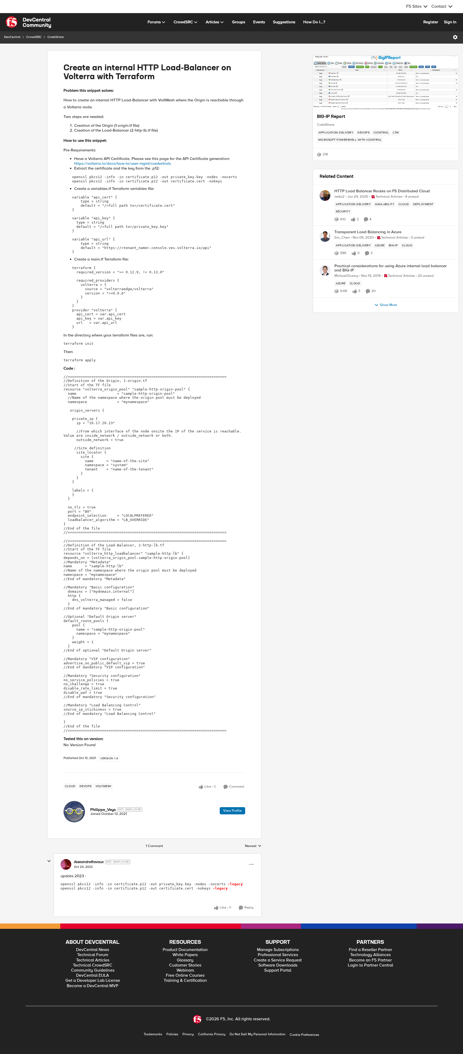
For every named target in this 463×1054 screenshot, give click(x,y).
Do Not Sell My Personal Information (257, 1034)
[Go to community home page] (28, 22)
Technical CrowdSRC (92, 965)
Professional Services (278, 954)
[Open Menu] (455, 37)
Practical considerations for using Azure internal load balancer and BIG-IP (390, 268)
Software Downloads (277, 965)
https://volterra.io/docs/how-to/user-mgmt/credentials (122, 163)
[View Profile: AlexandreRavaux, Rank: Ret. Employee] (66, 864)
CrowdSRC (34, 37)
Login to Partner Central (370, 965)
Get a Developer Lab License (92, 980)
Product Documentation (185, 949)
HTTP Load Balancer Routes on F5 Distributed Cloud (382, 191)
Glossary (185, 960)
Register (430, 22)
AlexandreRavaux (89, 862)
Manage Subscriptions (278, 949)
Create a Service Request (278, 960)
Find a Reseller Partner (370, 949)
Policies (172, 1034)
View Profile (232, 810)
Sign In (450, 22)
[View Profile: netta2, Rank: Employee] (325, 195)
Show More (388, 305)
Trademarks (153, 1034)
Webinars (185, 970)
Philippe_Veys (103, 809)
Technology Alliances (370, 954)
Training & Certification (185, 980)
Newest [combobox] (253, 846)
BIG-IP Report (331, 117)
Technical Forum (92, 954)
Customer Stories (185, 965)
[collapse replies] (49, 861)
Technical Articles (92, 960)
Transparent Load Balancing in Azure (367, 232)
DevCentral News (92, 949)
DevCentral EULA (92, 975)
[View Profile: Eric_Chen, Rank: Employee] (325, 236)
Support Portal (277, 970)
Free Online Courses (185, 975)
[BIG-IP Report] (386, 82)
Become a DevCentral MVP (92, 985)
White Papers (185, 954)
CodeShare (55, 37)
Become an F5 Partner (370, 960)
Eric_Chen (342, 238)
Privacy (188, 1034)
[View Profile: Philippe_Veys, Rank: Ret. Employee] (74, 811)
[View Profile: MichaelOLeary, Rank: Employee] (325, 270)
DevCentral (12, 37)
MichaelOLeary (346, 276)
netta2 (339, 197)
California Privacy (211, 1034)
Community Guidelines (92, 970)
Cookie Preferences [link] (304, 1035)
